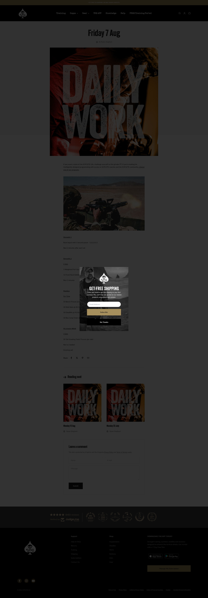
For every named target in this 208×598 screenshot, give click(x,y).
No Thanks (104, 322)
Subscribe (104, 312)
